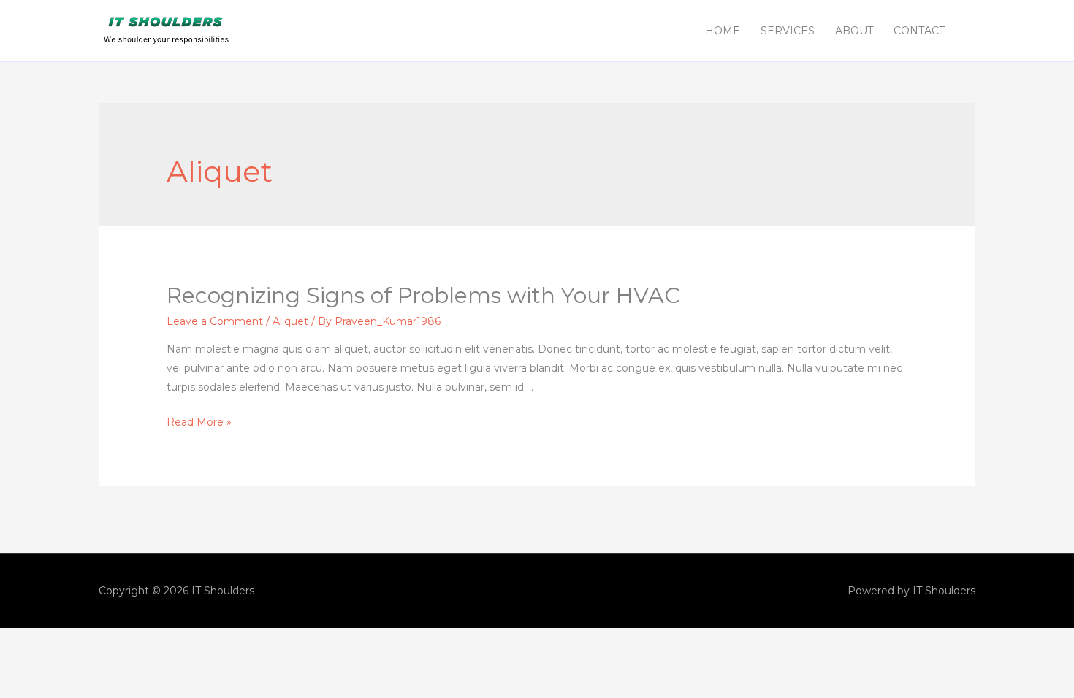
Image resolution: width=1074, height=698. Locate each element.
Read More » (199, 422)
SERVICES (788, 30)
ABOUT (854, 30)
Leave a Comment (215, 321)
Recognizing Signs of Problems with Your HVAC (423, 295)
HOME (722, 30)
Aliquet (290, 321)
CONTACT (919, 30)
